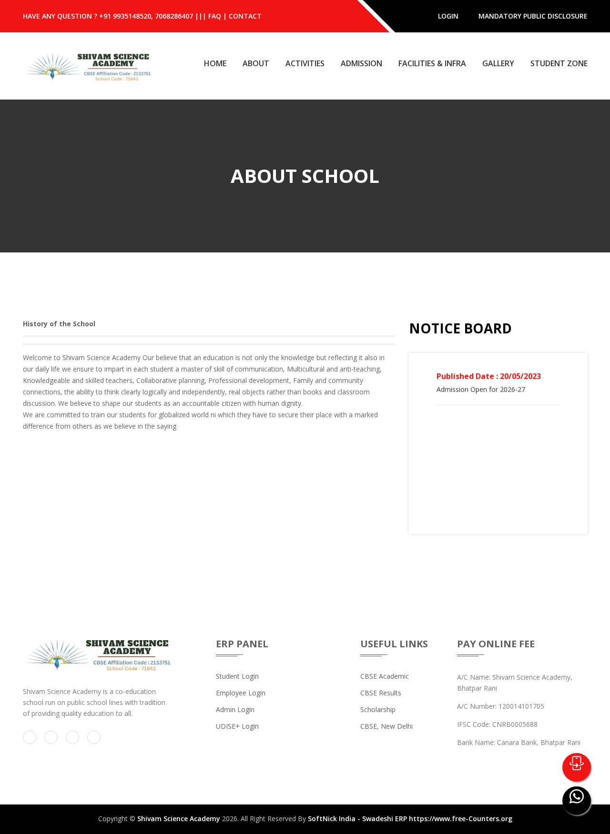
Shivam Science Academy (178, 818)
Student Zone (559, 63)
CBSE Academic (384, 676)
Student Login (237, 676)
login (448, 15)
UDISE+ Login (237, 726)
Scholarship (378, 709)
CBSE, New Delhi (386, 726)
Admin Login (235, 709)
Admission (361, 63)
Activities (305, 63)
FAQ (214, 15)
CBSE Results (380, 692)
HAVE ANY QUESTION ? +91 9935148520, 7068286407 (108, 15)
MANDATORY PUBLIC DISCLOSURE (533, 15)
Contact (245, 15)
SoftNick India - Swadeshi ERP (357, 818)
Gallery (498, 63)
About (256, 63)
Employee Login (240, 692)
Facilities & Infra (432, 63)
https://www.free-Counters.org (460, 818)
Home (215, 63)
